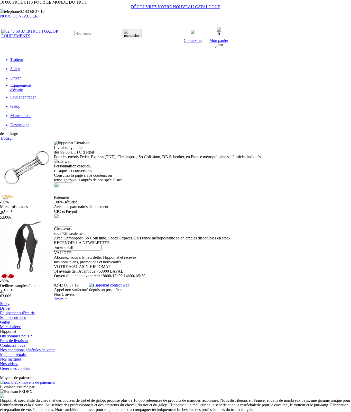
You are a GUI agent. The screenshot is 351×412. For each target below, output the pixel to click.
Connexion (193, 40)
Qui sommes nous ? (16, 336)
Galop (5, 322)
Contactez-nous (12, 345)
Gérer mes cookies (15, 368)
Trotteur (6, 138)
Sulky (5, 303)
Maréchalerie (10, 327)
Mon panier (218, 40)
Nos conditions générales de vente (27, 350)
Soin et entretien (13, 317)
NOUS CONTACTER (19, 16)
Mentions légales (13, 354)
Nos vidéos (9, 364)
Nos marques (10, 359)
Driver (5, 308)
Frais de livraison (14, 340)
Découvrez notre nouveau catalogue (175, 7)
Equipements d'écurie (17, 313)
